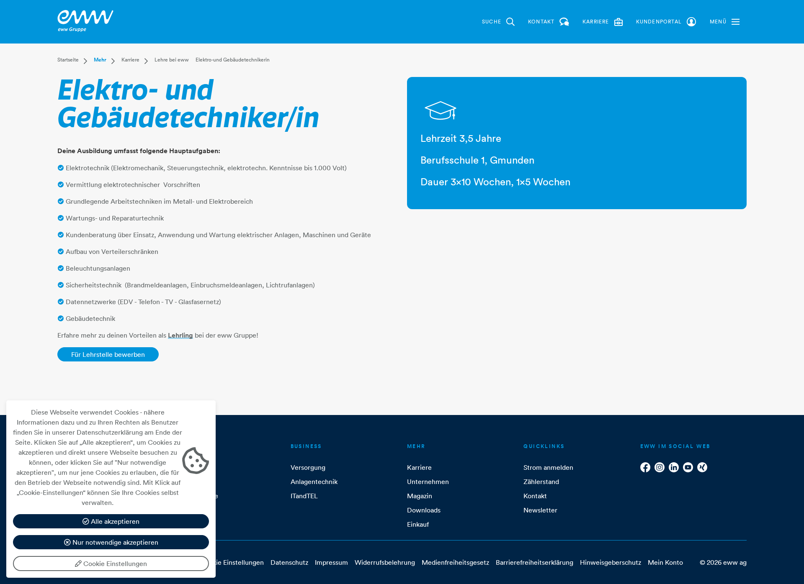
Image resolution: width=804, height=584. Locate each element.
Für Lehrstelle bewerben (108, 354)
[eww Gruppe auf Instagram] (660, 467)
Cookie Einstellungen (114, 563)
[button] (725, 21)
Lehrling (180, 335)
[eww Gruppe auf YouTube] (688, 467)
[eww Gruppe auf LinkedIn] (674, 467)
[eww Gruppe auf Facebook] (645, 467)
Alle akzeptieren (114, 521)
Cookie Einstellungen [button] (232, 562)
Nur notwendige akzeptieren (114, 542)
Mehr (100, 60)
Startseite (68, 59)
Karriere (130, 59)
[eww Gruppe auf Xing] (702, 467)
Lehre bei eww (172, 59)
